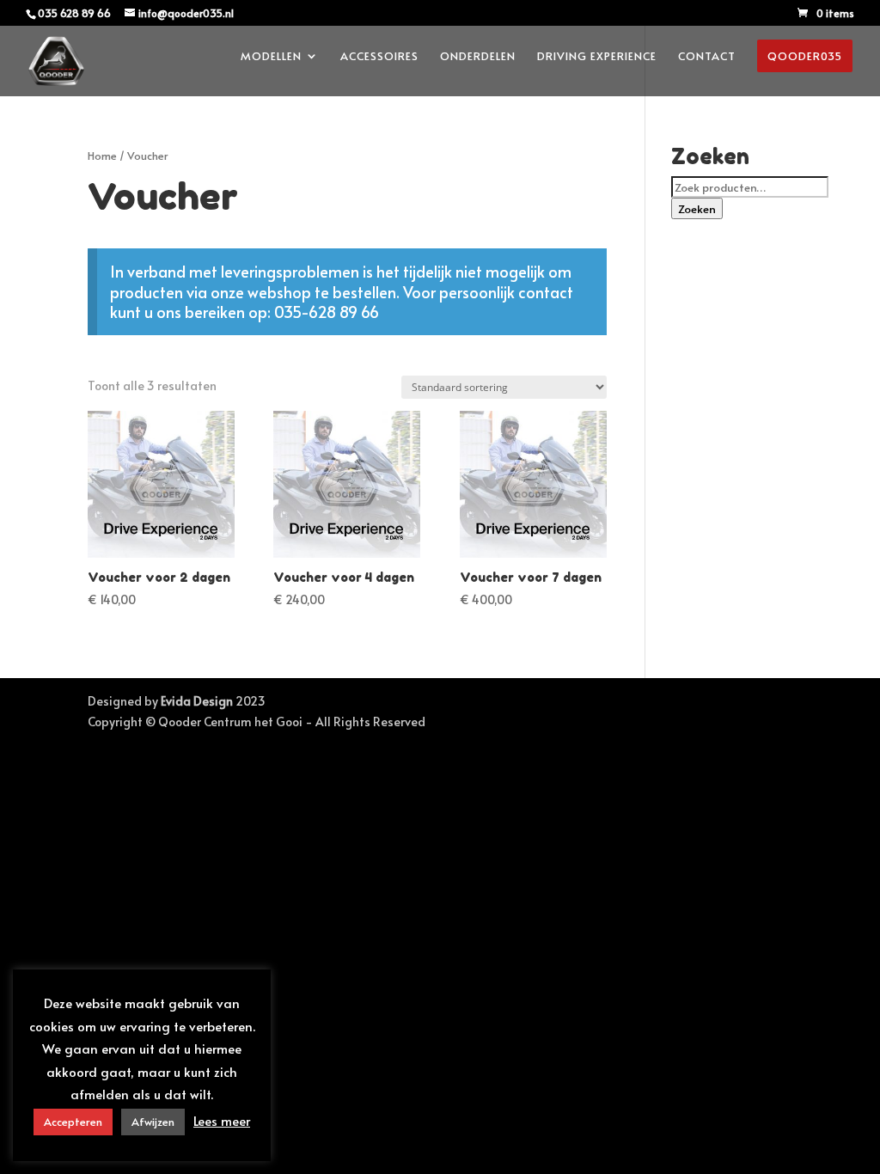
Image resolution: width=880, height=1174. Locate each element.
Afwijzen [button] (152, 1121)
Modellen (271, 57)
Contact (707, 57)
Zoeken (697, 208)
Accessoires (379, 57)
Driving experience (597, 57)
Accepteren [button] (73, 1121)
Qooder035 (804, 56)
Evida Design (197, 701)
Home (102, 155)
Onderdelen (478, 57)
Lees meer (221, 1120)
